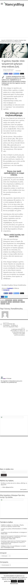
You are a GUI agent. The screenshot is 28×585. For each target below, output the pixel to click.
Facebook (10, 288)
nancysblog (9, 300)
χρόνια (22, 302)
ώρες (8, 303)
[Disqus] (14, 356)
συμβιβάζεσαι (16, 302)
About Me (10, 573)
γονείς (15, 300)
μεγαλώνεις (3, 302)
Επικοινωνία (17, 573)
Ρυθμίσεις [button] (21, 581)
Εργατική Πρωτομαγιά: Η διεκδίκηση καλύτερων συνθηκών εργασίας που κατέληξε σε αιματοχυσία (14, 537)
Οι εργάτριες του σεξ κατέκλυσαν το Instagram (13, 532)
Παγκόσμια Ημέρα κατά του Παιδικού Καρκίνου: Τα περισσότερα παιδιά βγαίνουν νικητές (13, 541)
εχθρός (20, 300)
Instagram (6, 290)
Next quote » (23, 489)
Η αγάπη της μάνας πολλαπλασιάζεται (11, 528)
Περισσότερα (14, 583)
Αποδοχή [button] (14, 581)
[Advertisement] (14, 21)
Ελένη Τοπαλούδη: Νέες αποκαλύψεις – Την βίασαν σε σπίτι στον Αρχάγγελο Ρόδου (10, 324)
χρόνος (3, 303)
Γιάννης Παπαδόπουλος (8, 69)
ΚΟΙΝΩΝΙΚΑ (9, 40)
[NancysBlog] (14, 4)
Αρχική (3, 40)
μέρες (10, 302)
